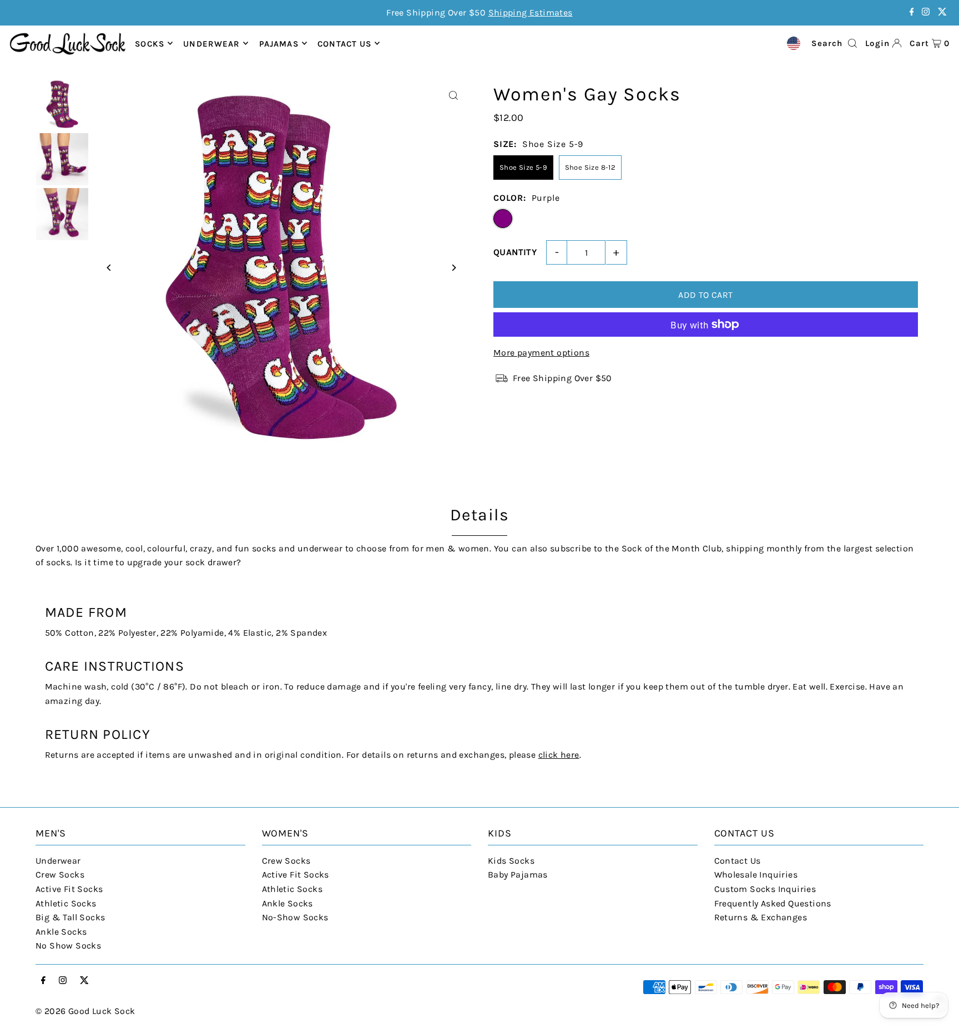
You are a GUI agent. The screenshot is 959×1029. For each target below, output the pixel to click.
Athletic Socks (66, 903)
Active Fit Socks (69, 889)
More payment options (541, 352)
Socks (149, 43)
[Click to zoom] (453, 95)
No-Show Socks (295, 917)
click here (558, 754)
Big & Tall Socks (70, 917)
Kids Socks (511, 860)
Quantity (515, 252)
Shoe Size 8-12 (590, 167)
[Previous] (109, 267)
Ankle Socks (61, 931)
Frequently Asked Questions (772, 903)
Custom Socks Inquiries (765, 889)
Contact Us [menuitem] (344, 43)
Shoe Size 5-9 (523, 167)
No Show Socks (68, 945)
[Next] (453, 267)
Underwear (211, 43)
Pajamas (279, 43)
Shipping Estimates (530, 12)
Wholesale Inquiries (756, 874)
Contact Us (737, 860)
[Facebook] (912, 12)
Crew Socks (60, 874)
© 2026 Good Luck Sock (85, 1011)
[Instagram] (926, 12)
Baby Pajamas (518, 874)
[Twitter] (942, 12)
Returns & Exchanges (760, 917)
